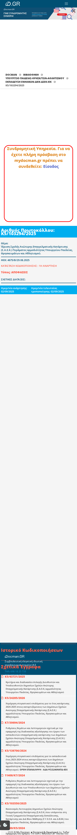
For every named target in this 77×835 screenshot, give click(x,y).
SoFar (66, 832)
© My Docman (22, 832)
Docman (11, 74)
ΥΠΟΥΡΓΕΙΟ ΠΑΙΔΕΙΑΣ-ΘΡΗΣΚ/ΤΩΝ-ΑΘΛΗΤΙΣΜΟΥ (35, 78)
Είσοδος (51, 166)
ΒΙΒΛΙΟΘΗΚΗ (31, 74)
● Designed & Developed (44, 832)
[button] (66, 4)
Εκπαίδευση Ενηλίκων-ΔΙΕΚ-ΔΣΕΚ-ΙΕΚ (29, 82)
